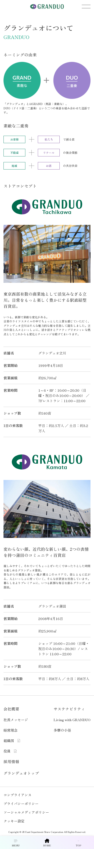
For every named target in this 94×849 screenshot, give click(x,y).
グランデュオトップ (21, 773)
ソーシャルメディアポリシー (26, 812)
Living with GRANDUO (72, 719)
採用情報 (11, 761)
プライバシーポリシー (20, 803)
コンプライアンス (17, 794)
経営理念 (10, 730)
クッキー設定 (13, 821)
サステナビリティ (69, 709)
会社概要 (11, 709)
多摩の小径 (62, 730)
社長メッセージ (15, 719)
